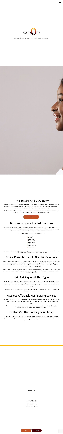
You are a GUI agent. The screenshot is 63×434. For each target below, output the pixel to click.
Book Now (37, 430)
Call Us (26, 430)
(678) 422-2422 (33, 404)
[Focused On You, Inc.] (31, 31)
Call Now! (31, 217)
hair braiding (13, 283)
